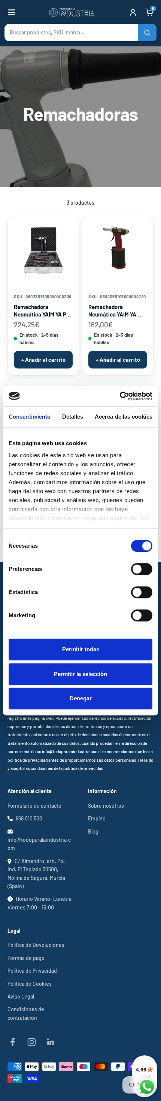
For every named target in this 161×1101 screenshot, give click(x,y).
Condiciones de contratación (25, 1013)
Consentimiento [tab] (30, 416)
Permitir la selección (80, 674)
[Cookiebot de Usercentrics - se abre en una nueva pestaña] (119, 396)
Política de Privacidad (32, 970)
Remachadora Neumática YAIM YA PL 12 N (42, 310)
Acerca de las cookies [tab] (123, 416)
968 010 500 (29, 818)
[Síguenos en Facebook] (12, 1042)
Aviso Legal (20, 996)
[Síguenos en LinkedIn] (51, 1042)
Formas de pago (26, 958)
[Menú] (11, 12)
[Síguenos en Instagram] (32, 1042)
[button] (80, 32)
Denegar (81, 698)
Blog (93, 831)
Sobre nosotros (106, 805)
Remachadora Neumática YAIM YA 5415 (112, 310)
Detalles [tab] (72, 416)
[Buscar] (147, 32)
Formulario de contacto (34, 805)
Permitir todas (80, 649)
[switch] (141, 569)
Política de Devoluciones (35, 945)
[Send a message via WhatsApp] (147, 1087)
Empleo (97, 818)
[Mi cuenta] (133, 12)
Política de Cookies (29, 984)
